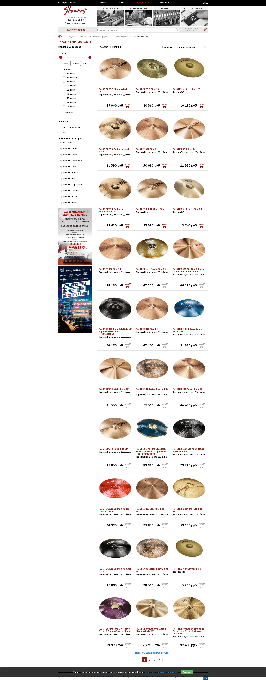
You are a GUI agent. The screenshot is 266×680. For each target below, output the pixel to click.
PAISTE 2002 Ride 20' (147, 329)
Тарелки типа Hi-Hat (68, 148)
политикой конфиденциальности (162, 672)
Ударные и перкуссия (100, 37)
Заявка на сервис (75, 23)
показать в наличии (110, 47)
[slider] (60, 57)
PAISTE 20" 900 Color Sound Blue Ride (188, 330)
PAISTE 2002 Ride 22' (147, 149)
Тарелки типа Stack (68, 196)
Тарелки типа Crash (68, 154)
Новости (122, 2)
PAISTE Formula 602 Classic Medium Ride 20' (151, 630)
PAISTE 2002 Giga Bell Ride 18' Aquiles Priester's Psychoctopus (115, 331)
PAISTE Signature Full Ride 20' (187, 510)
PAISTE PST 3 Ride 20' (147, 89)
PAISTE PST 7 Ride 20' (184, 149)
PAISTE (83, 37)
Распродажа (143, 2)
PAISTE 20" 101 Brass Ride (187, 569)
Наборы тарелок (67, 142)
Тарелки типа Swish (68, 202)
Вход (205, 3)
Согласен (187, 672)
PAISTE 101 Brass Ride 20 (186, 89)
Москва (72, 3)
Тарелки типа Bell (67, 178)
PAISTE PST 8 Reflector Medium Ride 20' (111, 210)
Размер (66, 69)
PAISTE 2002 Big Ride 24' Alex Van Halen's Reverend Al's (188, 270)
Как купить (164, 2)
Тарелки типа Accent (68, 190)
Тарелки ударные (121, 37)
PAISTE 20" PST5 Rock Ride (150, 209)
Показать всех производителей (152, 652)
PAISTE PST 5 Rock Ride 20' (113, 449)
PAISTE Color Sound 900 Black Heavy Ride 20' (189, 450)
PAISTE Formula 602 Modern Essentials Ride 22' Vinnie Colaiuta (188, 631)
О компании (102, 2)
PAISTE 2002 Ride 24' (110, 269)
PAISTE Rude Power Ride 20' (151, 269)
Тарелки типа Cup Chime (70, 184)
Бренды (60, 36)
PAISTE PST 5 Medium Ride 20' (113, 90)
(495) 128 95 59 (75, 19)
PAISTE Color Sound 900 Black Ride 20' (115, 570)
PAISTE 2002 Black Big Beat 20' (150, 510)
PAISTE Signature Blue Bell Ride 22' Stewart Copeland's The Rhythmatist (151, 451)
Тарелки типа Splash (68, 172)
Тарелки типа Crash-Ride (70, 160)
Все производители (71, 127)
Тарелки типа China (68, 166)
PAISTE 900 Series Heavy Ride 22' (152, 390)
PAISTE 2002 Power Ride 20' (188, 389)
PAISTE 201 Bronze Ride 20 (187, 209)
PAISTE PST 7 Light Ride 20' (114, 389)
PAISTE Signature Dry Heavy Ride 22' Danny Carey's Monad (115, 630)
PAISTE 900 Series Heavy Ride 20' (152, 570)
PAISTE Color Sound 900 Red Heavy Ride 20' (114, 510)
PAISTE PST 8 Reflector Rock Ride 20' (114, 150)
